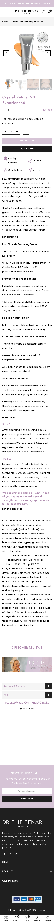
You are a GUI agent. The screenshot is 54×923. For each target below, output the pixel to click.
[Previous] (6, 53)
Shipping (23, 118)
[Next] (48, 53)
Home (5, 21)
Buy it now (27, 149)
